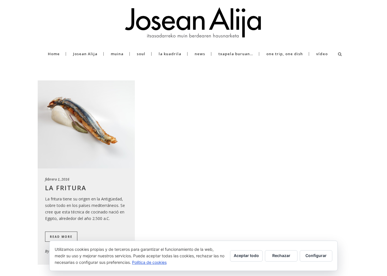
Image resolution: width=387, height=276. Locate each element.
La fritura (65, 187)
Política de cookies (149, 262)
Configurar (316, 255)
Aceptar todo (246, 255)
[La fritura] (86, 124)
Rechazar (281, 255)
